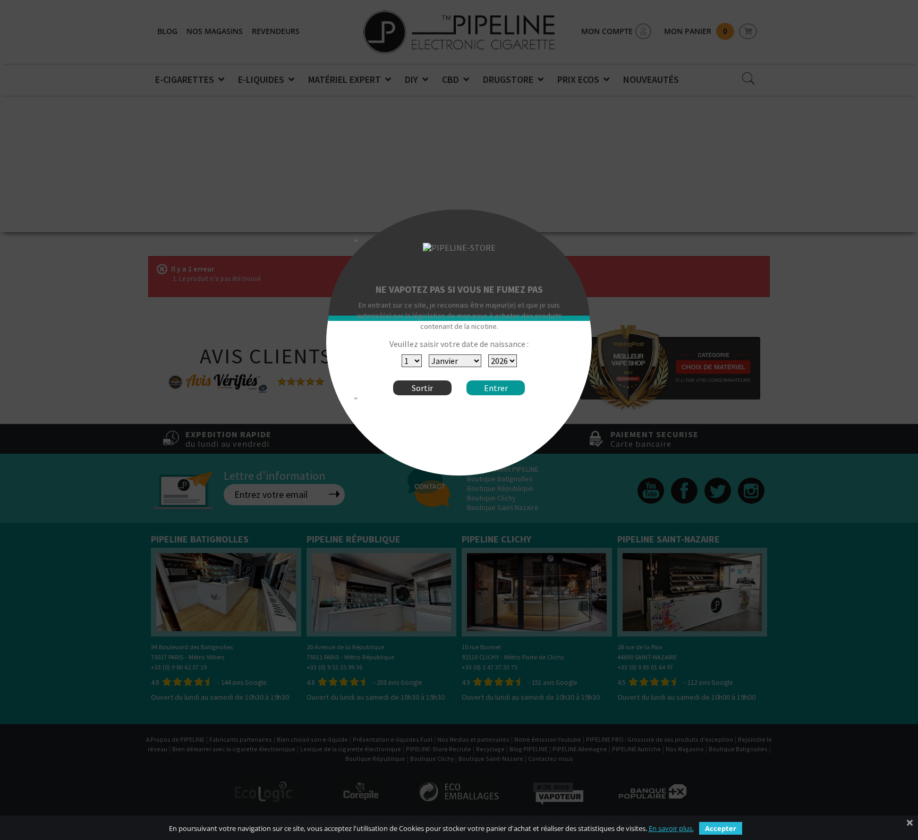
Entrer (496, 388)
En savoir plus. (671, 828)
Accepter (720, 828)
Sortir (422, 388)
